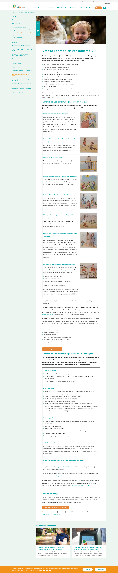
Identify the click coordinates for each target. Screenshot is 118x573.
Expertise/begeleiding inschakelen (21, 88)
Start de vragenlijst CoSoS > (52, 349)
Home (13, 12)
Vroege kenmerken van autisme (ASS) (23, 33)
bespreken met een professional (81, 485)
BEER (58, 7)
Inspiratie (64, 7)
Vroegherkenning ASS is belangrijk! (22, 70)
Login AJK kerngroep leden (99, 1)
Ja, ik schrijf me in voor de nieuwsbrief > (55, 507)
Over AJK (88, 7)
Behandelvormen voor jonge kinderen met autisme (20, 55)
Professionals (49, 7)
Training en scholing (17, 92)
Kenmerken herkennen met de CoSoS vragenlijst (21, 36)
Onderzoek (73, 7)
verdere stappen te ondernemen (61, 476)
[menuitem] (41, 8)
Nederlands (107, 3)
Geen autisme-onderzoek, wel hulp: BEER (22, 50)
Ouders (40, 7)
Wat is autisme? (16, 23)
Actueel (82, 7)
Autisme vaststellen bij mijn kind (21, 45)
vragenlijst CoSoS (47, 314)
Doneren (98, 7)
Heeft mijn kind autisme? (19, 27)
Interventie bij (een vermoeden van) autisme (22, 84)
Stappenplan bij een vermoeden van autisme (22, 42)
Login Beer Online (86, 1)
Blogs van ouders (17, 58)
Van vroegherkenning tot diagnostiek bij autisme (22, 80)
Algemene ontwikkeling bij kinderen (22, 30)
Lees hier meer (47, 570)
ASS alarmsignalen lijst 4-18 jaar (60, 467)
